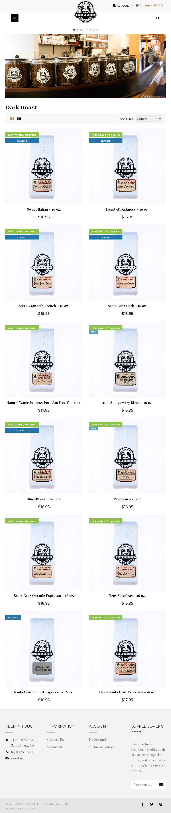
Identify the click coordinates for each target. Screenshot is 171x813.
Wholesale (55, 747)
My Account (97, 739)
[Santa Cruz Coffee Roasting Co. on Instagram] (160, 804)
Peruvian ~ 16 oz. (127, 499)
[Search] (157, 18)
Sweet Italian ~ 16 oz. (44, 209)
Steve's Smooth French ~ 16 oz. (44, 306)
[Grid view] (12, 118)
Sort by (126, 118)
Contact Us (55, 739)
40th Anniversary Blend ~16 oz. (127, 402)
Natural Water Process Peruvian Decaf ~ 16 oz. (43, 402)
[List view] (19, 118)
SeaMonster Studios (20, 808)
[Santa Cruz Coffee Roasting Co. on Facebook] (142, 804)
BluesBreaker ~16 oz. (43, 499)
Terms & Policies (101, 747)
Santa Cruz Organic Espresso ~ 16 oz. (44, 595)
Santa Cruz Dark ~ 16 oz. (127, 306)
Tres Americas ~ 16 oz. (127, 595)
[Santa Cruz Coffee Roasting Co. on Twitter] (151, 804)
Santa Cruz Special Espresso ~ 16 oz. (43, 692)
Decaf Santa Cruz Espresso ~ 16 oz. (127, 692)
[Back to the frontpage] (74, 29)
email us (17, 758)
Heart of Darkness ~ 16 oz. (127, 209)
